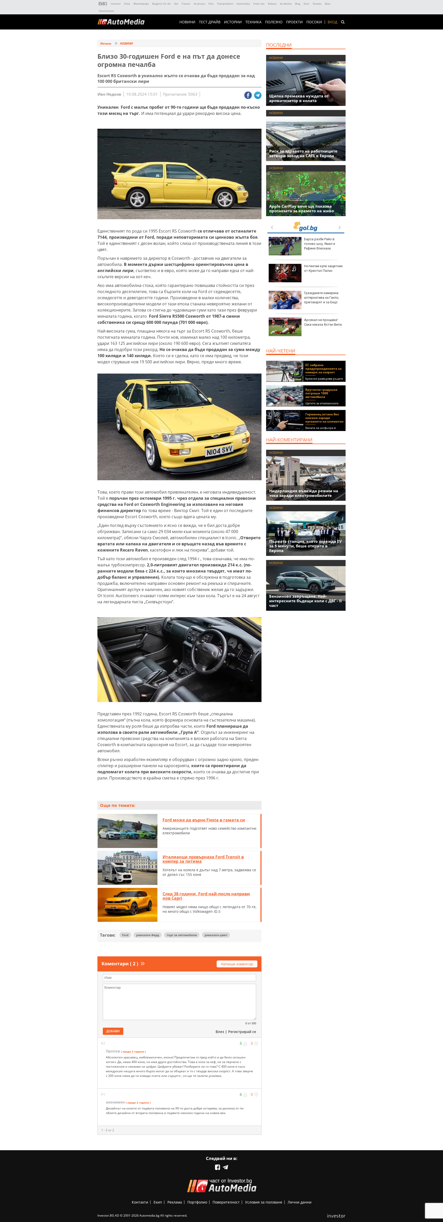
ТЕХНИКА (253, 22)
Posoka (317, 3)
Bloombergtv (141, 3)
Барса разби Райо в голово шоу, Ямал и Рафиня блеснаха (319, 243)
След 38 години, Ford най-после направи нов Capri (206, 896)
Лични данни (299, 1202)
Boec (328, 3)
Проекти (294, 22)
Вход (332, 22)
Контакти (140, 1202)
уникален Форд (147, 935)
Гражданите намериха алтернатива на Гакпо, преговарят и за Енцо (321, 297)
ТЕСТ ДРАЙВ (209, 22)
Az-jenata (199, 3)
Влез (220, 1031)
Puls (211, 3)
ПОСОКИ (314, 22)
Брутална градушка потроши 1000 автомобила (321, 393)
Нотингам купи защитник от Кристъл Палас (323, 268)
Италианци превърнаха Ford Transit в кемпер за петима (203, 859)
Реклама (174, 1202)
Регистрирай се (242, 1031)
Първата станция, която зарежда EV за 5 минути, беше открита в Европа (305, 546)
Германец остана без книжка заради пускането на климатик (324, 418)
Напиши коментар (237, 963)
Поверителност (226, 1202)
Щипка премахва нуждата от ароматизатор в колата (299, 98)
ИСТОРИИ (233, 22)
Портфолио (197, 1202)
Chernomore (106, 11)
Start (306, 3)
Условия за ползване (263, 1202)
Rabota (272, 3)
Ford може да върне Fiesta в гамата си (204, 820)
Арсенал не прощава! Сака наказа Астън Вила (323, 322)
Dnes (127, 3)
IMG (103, 3)
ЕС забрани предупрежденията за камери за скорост (323, 368)
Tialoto (186, 3)
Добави (113, 1031)
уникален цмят (216, 935)
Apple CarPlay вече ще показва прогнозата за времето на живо (301, 208)
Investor (116, 3)
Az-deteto (286, 3)
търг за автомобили (182, 935)
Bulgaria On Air (161, 3)
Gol (176, 3)
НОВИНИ (187, 22)
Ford (125, 935)
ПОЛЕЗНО (274, 22)
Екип (158, 1202)
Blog (297, 3)
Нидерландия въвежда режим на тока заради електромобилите (303, 493)
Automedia (243, 3)
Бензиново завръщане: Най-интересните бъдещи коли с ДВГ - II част (305, 601)
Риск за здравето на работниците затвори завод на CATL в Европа (303, 153)
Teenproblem (225, 3)
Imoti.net (259, 3)
